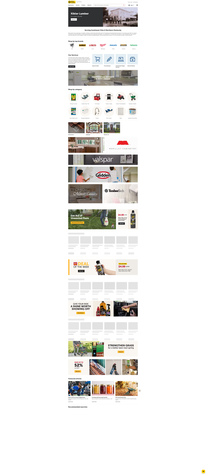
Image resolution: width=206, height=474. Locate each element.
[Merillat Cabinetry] (103, 145)
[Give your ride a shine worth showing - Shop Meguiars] (103, 308)
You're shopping (78, 1)
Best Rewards (135, 2)
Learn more (71, 66)
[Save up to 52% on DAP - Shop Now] (103, 367)
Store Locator (130, 2)
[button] (77, 5)
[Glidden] (103, 174)
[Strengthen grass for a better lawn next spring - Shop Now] (103, 349)
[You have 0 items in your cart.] (137, 5)
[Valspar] (103, 160)
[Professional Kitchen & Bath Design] (103, 78)
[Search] (123, 5)
